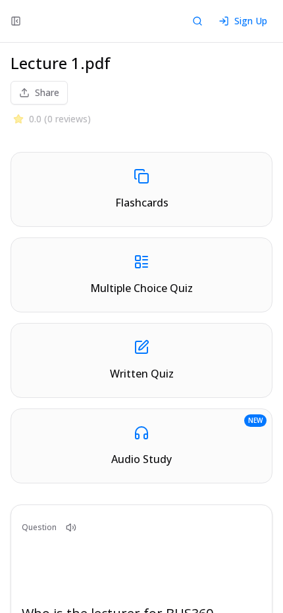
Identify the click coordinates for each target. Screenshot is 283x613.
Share (47, 92)
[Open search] (197, 21)
